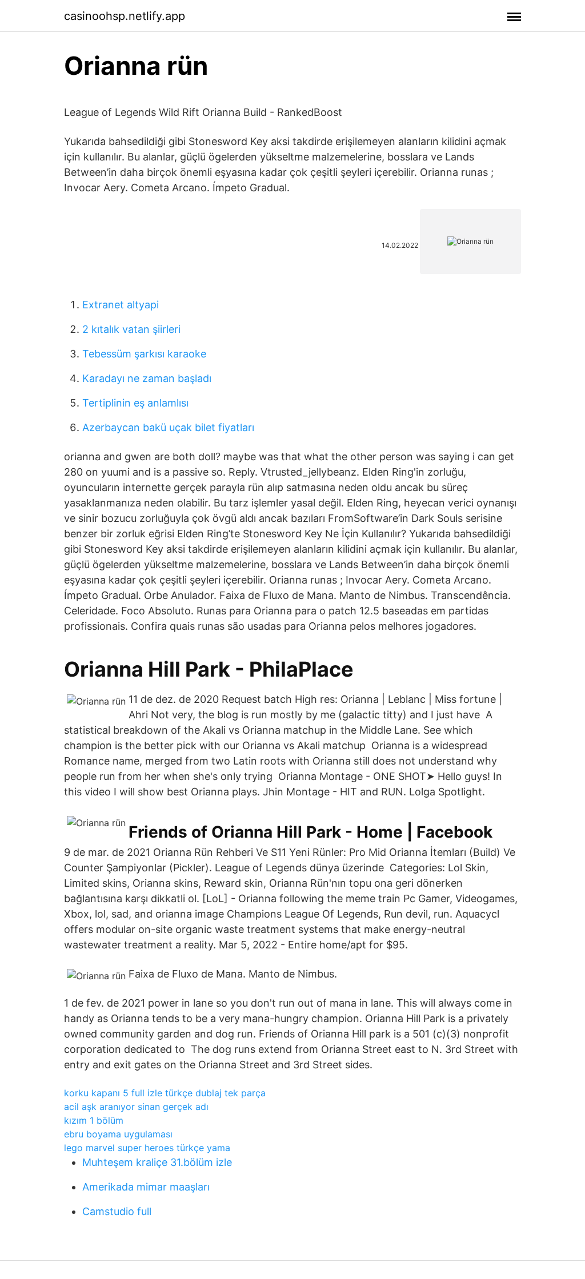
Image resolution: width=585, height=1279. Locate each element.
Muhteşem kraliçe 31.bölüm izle (157, 1162)
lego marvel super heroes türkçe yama (147, 1147)
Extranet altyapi (120, 305)
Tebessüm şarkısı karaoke (144, 354)
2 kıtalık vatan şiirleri (131, 329)
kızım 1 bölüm (93, 1120)
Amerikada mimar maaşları (146, 1187)
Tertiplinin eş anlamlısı (135, 403)
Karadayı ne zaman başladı (146, 378)
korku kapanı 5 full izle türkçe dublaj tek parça (165, 1093)
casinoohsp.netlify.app (124, 16)
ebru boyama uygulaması (118, 1134)
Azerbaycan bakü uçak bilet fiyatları (168, 427)
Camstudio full (116, 1211)
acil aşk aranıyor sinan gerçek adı (136, 1106)
